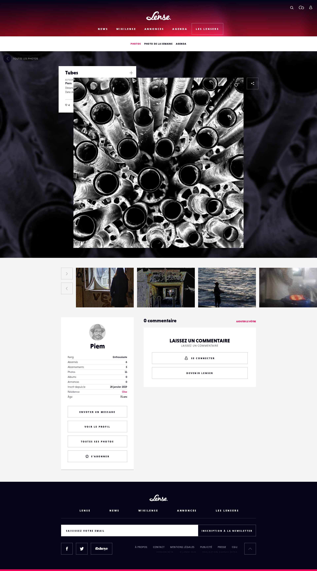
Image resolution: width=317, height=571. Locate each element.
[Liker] (236, 85)
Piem (68, 83)
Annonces (154, 28)
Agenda (180, 28)
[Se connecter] (310, 7)
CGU (234, 547)
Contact (159, 547)
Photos (136, 43)
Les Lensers (207, 28)
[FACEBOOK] (67, 548)
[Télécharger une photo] (301, 7)
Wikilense (126, 28)
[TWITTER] (82, 548)
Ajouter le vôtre (246, 321)
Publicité (206, 547)
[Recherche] (292, 7)
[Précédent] (67, 288)
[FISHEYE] (101, 548)
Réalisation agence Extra (219, 552)
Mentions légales (182, 547)
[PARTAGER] (252, 83)
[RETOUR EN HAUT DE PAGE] (250, 548)
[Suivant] (67, 273)
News (103, 28)
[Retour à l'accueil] (158, 15)
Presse (222, 547)
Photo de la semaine (158, 43)
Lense (85, 510)
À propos (141, 547)
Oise (124, 391)
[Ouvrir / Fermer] (131, 73)
